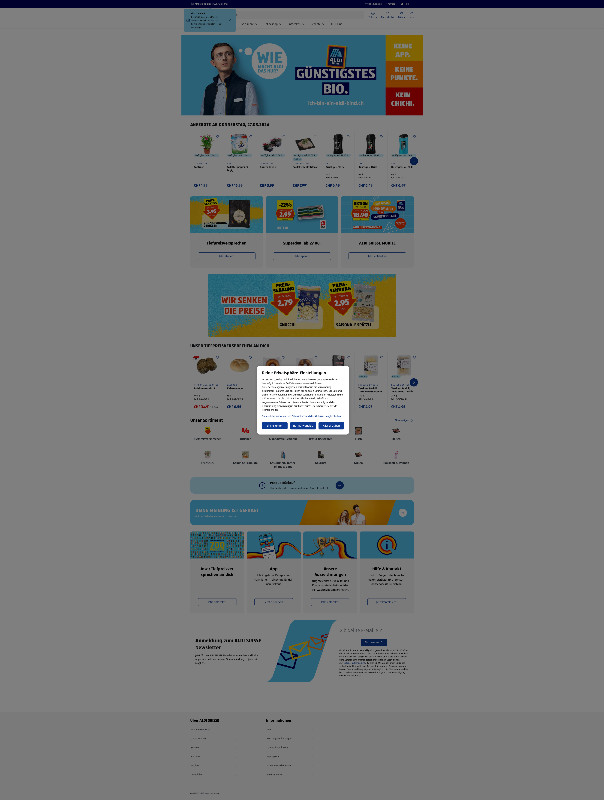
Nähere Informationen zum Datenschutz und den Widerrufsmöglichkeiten (301, 416)
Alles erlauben (331, 426)
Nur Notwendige (303, 426)
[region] (303, 400)
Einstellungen (275, 426)
